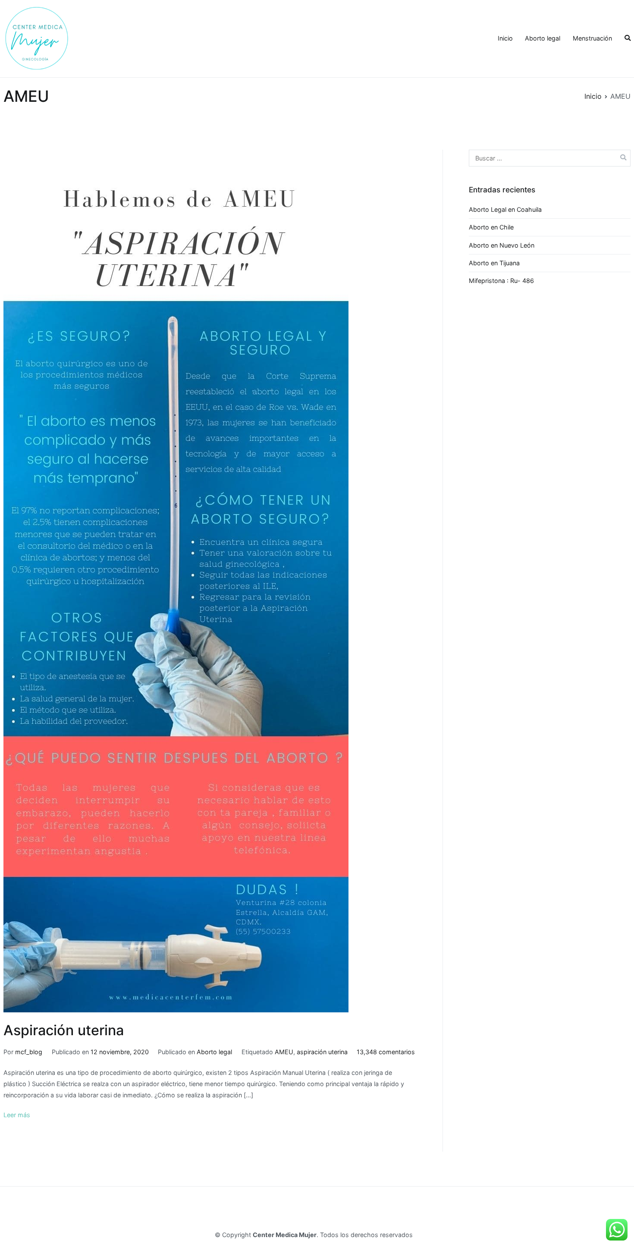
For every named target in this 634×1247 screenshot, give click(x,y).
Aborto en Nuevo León (501, 245)
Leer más (16, 1114)
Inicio (505, 38)
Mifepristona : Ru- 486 (501, 280)
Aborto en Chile (491, 227)
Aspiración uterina (63, 1030)
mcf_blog (28, 1051)
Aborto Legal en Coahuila (505, 209)
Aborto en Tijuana (494, 263)
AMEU (284, 1051)
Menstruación (592, 38)
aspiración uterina (322, 1051)
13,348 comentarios (386, 1051)
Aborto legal (542, 38)
